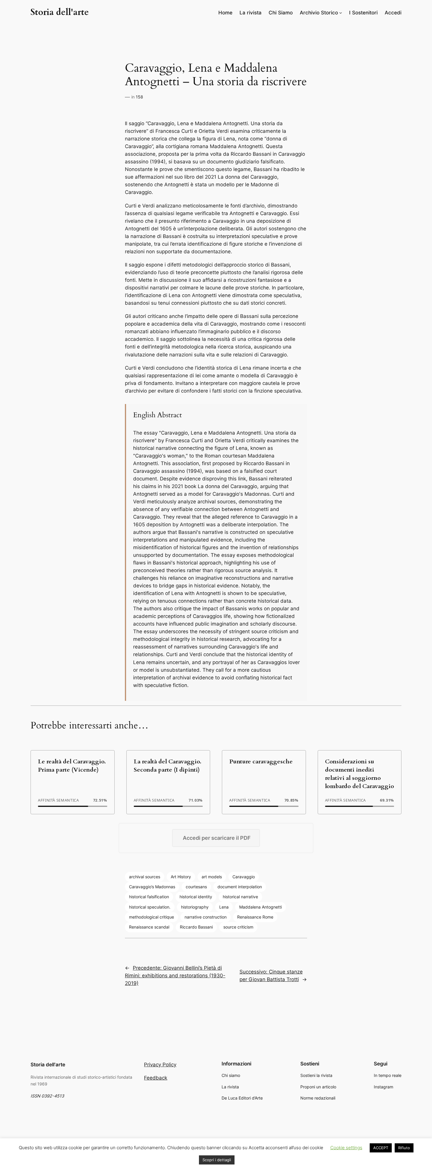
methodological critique (151, 916)
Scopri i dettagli (216, 1159)
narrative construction (206, 916)
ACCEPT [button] (380, 1147)
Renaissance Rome (255, 916)
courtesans (196, 886)
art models (212, 876)
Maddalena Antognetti (260, 906)
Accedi (393, 13)
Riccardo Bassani (196, 926)
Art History (181, 876)
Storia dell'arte (60, 12)
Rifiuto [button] (404, 1147)
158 (139, 96)
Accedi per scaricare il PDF (217, 838)
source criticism (238, 926)
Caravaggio (243, 876)
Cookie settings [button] (346, 1147)
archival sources (144, 876)
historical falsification (149, 896)
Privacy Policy (160, 1065)
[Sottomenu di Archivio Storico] (340, 12)
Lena (224, 906)
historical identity (196, 896)
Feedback (155, 1078)
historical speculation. (149, 906)
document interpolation (239, 886)
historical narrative (240, 896)
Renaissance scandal (149, 926)
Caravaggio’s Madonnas (152, 886)
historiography (195, 906)
